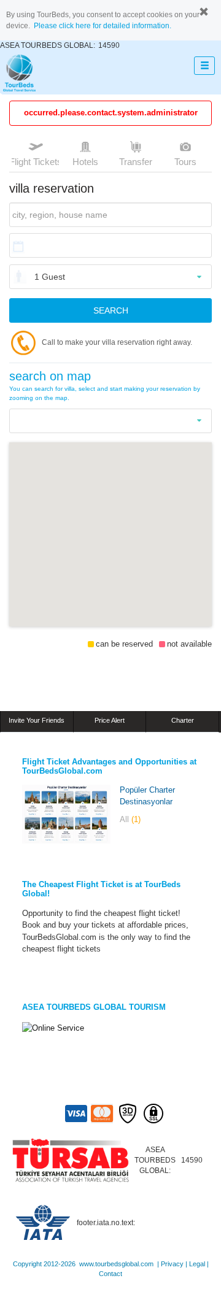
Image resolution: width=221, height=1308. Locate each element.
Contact (110, 1273)
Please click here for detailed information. (102, 25)
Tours (185, 161)
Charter (182, 720)
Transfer (135, 161)
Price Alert (110, 720)
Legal (197, 1264)
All (130, 819)
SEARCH (110, 310)
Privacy (172, 1264)
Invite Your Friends (36, 720)
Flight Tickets (35, 161)
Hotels (85, 161)
